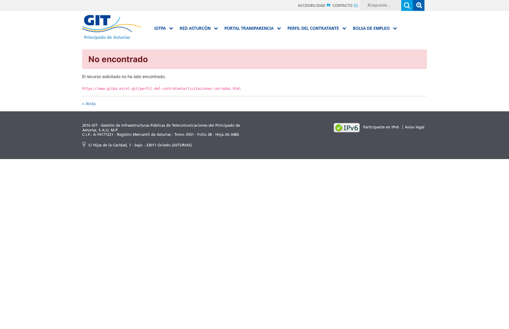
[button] (418, 5)
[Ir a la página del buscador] (418, 5)
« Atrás (89, 103)
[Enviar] (407, 5)
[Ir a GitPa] (111, 26)
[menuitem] (163, 28)
